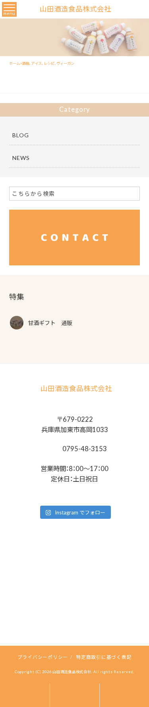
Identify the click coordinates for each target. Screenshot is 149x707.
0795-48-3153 (84, 448)
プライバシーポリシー (42, 656)
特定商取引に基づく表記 (104, 656)
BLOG (20, 135)
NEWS (21, 158)
